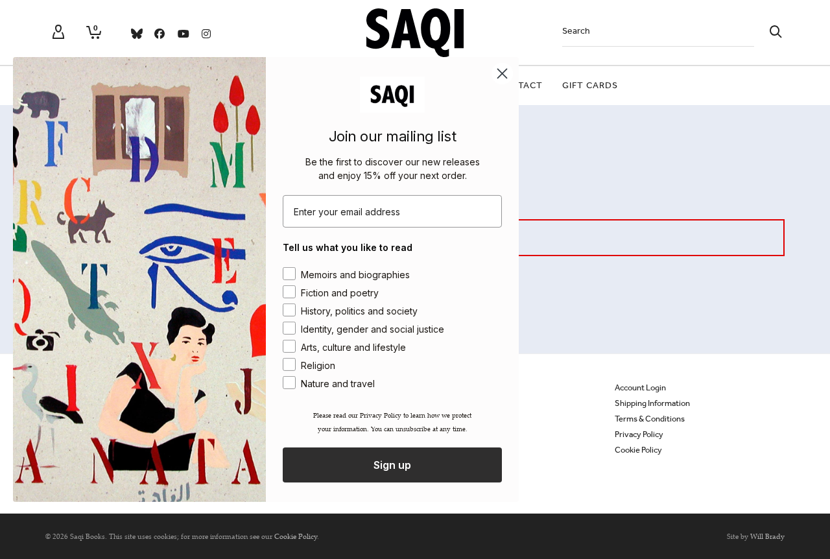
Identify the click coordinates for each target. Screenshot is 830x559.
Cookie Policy (638, 450)
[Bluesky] (136, 33)
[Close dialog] (502, 73)
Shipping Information (652, 403)
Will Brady (767, 536)
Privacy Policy (639, 434)
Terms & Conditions (650, 418)
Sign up (392, 464)
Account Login (640, 387)
